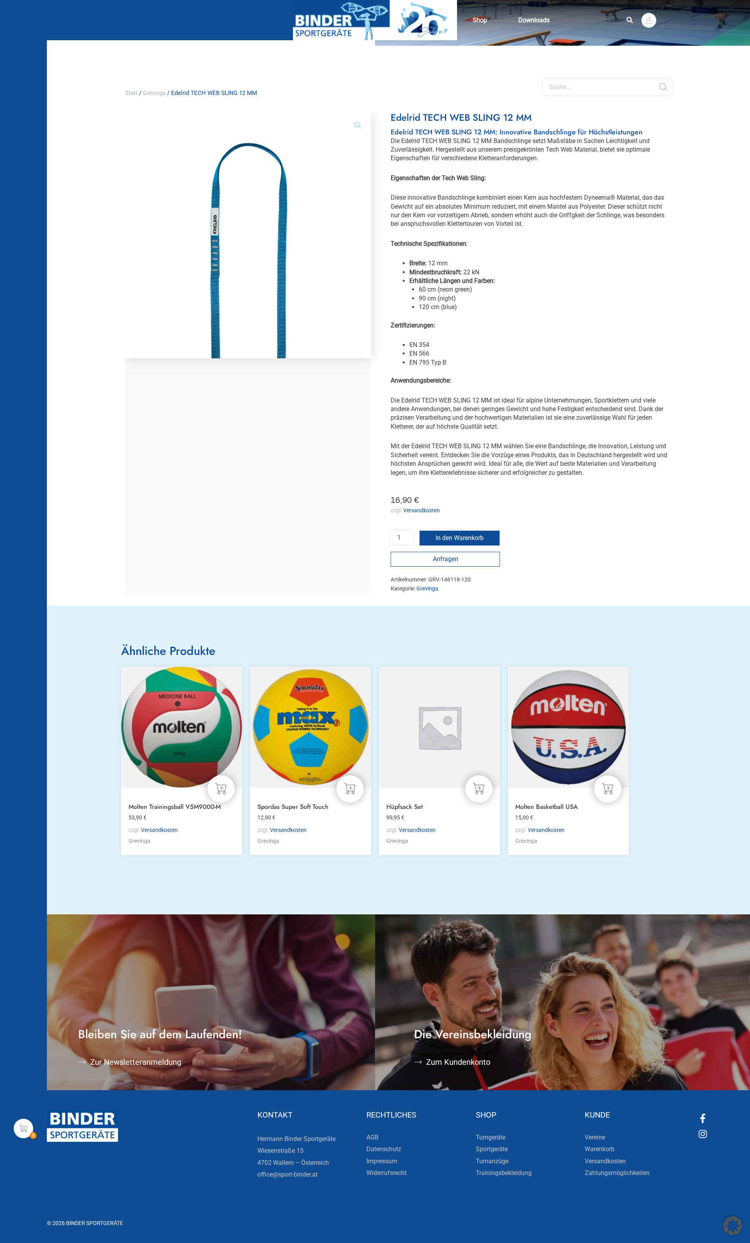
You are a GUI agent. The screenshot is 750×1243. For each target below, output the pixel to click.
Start (131, 93)
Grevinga (154, 93)
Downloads (534, 20)
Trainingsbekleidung (504, 1173)
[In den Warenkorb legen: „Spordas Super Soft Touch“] (350, 789)
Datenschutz (383, 1149)
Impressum (381, 1161)
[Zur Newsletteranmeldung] (82, 1062)
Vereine (595, 1137)
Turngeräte (490, 1137)
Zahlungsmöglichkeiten (617, 1173)
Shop (480, 20)
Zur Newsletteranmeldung (135, 1062)
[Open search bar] (547, 76)
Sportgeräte (492, 1149)
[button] (630, 20)
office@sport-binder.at (287, 1174)
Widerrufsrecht (386, 1173)
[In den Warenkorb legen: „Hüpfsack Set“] (479, 789)
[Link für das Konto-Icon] (648, 20)
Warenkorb (599, 1149)
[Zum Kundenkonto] (418, 1062)
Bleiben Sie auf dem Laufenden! (160, 1034)
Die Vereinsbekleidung (473, 1034)
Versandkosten (421, 510)
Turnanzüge (492, 1161)
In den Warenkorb (460, 538)
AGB (372, 1137)
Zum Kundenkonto (458, 1062)
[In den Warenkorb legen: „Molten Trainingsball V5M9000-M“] (221, 789)
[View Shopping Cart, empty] (23, 1128)
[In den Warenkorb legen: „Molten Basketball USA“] (607, 789)
